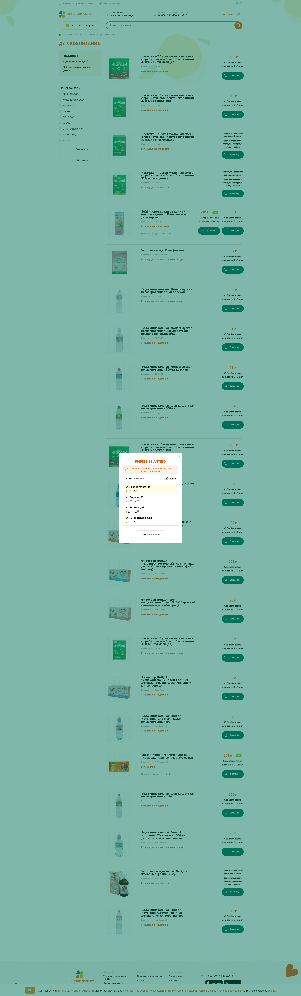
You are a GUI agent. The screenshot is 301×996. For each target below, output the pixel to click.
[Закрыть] (179, 456)
